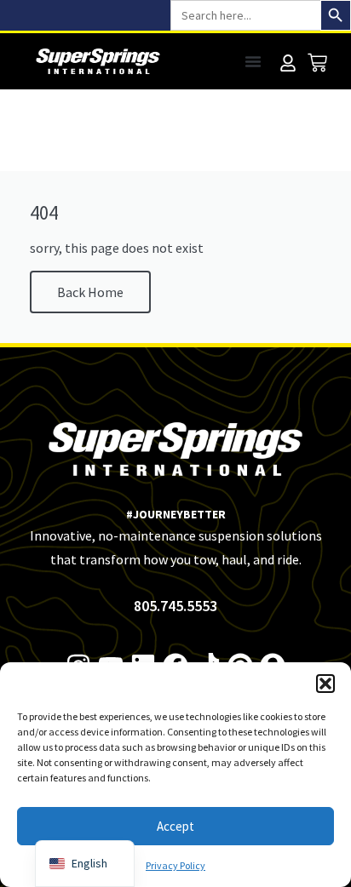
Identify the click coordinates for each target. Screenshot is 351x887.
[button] (325, 683)
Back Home (90, 291)
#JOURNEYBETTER (176, 514)
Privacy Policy (175, 865)
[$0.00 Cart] (317, 62)
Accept (175, 826)
